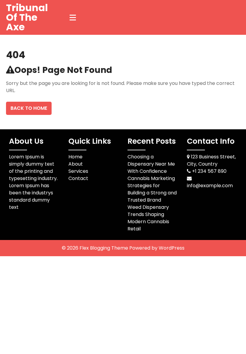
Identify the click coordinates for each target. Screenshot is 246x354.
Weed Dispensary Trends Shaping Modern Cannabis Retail (148, 218)
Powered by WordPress (156, 247)
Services (78, 171)
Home (75, 156)
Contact (78, 178)
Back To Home (28, 108)
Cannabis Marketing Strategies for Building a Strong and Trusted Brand (152, 189)
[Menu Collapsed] (73, 17)
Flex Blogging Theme (104, 247)
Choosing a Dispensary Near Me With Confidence (151, 164)
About (75, 163)
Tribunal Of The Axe (27, 17)
